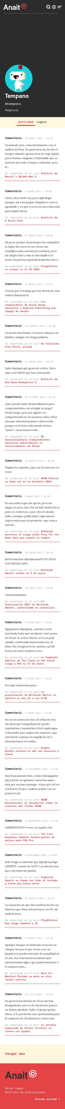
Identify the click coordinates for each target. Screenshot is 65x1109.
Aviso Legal (14, 1088)
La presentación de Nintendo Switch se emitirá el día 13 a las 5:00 (30, 695)
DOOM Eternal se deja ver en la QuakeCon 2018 (32, 479)
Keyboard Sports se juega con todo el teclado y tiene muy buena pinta (31, 880)
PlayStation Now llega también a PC (31, 921)
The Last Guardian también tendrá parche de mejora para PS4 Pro (29, 837)
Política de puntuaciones (25, 1092)
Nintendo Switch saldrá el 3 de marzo (29, 571)
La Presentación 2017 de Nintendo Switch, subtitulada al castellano (29, 604)
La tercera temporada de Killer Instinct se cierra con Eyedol (30, 1028)
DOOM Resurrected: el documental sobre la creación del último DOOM (31, 803)
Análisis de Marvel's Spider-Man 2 (31, 174)
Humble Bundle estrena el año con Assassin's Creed (32, 751)
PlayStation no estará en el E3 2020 (31, 267)
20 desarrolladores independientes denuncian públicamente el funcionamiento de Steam (27, 441)
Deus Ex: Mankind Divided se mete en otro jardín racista (29, 976)
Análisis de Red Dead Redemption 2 (31, 380)
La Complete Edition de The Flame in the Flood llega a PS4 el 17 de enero (31, 660)
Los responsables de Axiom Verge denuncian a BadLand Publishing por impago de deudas (30, 306)
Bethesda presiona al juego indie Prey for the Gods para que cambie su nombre (32, 534)
